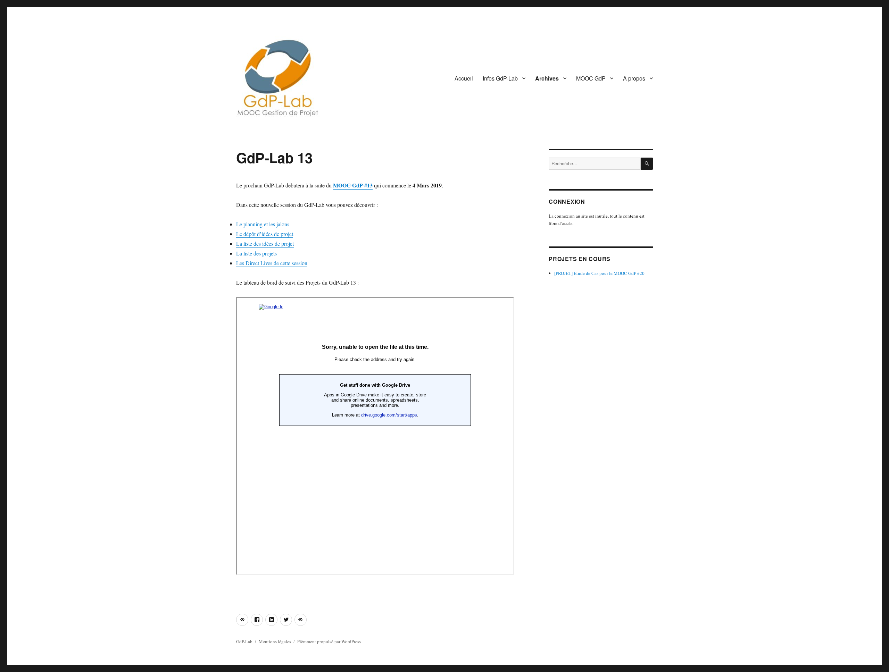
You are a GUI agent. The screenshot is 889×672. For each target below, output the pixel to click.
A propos (634, 78)
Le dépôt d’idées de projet (264, 233)
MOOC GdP (591, 78)
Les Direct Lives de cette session (271, 263)
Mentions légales (275, 641)
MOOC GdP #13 (353, 185)
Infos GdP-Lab (500, 78)
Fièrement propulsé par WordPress (329, 641)
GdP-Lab (244, 641)
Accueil (464, 78)
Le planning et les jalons (262, 224)
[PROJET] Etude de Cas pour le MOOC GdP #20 (599, 273)
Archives (547, 78)
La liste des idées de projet (265, 243)
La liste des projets (256, 253)
